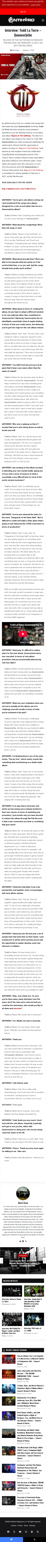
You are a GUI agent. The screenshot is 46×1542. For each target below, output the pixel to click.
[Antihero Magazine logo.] (21, 20)
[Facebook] (23, 1241)
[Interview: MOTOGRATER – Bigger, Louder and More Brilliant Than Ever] (12, 1319)
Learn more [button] (35, 5)
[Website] (20, 1241)
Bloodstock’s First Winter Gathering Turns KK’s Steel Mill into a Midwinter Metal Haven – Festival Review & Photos (29, 1401)
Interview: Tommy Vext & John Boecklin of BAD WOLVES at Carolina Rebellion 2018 (33, 1302)
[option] (23, 1260)
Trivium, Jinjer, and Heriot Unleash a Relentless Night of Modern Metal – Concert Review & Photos (30, 1388)
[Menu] (43, 21)
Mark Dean (15, 50)
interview (17, 1008)
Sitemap (32, 1525)
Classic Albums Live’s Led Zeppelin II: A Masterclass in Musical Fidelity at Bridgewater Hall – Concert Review (30, 1360)
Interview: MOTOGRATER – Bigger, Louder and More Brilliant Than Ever (12, 1330)
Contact (13, 1525)
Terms (26, 1525)
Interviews (23, 1255)
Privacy (20, 1525)
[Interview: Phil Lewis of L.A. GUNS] (34, 1319)
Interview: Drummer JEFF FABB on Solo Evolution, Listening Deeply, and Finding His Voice (23, 1263)
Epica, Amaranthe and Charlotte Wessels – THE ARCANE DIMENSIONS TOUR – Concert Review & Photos (29, 1374)
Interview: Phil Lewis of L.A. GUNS (32, 1329)
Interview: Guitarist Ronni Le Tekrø (11, 1300)
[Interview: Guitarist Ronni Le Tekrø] (12, 1291)
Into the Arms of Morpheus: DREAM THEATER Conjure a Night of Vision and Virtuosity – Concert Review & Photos (30, 1486)
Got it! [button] (23, 12)
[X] (26, 1241)
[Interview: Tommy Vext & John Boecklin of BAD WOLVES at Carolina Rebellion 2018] (34, 1291)
